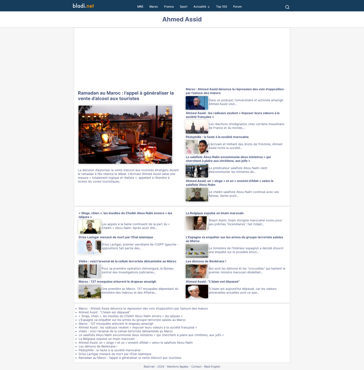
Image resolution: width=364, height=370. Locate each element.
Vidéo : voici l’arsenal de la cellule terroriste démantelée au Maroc (126, 331)
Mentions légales (177, 366)
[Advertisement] (182, 58)
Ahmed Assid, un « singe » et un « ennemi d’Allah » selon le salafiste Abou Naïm (136, 342)
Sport (183, 6)
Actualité (200, 6)
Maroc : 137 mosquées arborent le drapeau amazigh (116, 323)
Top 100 (221, 6)
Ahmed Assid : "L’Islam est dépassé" (104, 312)
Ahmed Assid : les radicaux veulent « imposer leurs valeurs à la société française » (138, 327)
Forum (237, 6)
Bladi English (212, 366)
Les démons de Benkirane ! (98, 346)
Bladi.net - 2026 (154, 366)
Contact (196, 366)
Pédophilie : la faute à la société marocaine (109, 350)
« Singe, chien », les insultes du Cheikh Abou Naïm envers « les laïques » (131, 316)
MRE (140, 6)
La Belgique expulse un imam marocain (107, 339)
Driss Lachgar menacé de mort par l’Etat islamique (115, 354)
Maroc (153, 6)
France (169, 6)
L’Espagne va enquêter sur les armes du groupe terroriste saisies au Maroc (132, 320)
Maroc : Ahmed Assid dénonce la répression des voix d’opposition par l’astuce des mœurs (143, 308)
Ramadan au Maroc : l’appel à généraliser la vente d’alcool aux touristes (126, 95)
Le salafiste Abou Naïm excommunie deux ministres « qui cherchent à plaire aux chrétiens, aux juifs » (151, 335)
